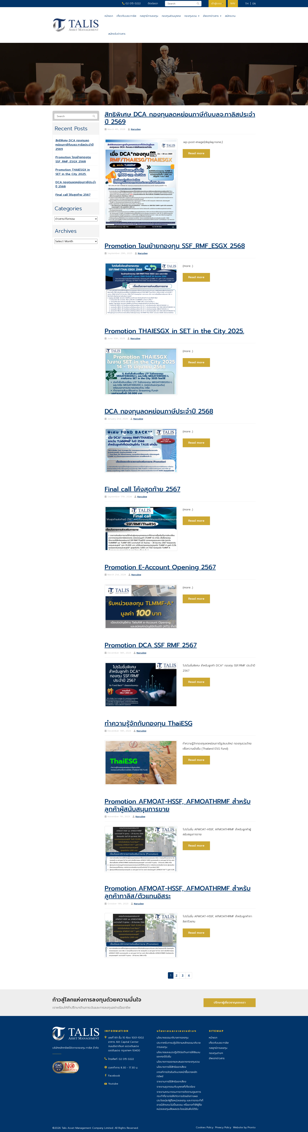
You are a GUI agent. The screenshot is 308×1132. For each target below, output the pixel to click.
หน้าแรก (109, 16)
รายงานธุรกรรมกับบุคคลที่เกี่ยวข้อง (176, 1087)
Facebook (114, 1076)
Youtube (113, 1084)
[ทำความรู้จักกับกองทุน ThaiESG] (141, 762)
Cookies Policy (204, 1127)
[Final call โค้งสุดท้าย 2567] (141, 528)
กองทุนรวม (191, 16)
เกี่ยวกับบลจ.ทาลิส (126, 16)
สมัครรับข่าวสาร (116, 34)
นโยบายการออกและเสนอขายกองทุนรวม (178, 1062)
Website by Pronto (244, 1127)
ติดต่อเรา (153, 3)
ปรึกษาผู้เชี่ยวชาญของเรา (230, 1002)
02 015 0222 (133, 3)
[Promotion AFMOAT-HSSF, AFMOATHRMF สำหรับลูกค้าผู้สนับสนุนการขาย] (141, 849)
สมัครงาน (230, 16)
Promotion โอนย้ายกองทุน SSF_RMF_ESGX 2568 (73, 159)
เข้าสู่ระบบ (216, 3)
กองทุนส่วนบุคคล (171, 16)
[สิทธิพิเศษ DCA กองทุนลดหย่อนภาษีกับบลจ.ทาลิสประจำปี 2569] (141, 184)
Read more (196, 153)
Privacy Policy (223, 1127)
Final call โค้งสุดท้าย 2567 (73, 195)
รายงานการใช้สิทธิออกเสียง (171, 1081)
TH (246, 4)
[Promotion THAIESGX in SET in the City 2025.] (141, 371)
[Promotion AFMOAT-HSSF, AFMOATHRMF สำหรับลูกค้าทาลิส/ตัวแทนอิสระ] (141, 935)
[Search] (94, 116)
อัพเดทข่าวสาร (211, 16)
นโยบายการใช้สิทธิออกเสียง (171, 1067)
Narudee (136, 129)
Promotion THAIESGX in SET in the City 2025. (72, 172)
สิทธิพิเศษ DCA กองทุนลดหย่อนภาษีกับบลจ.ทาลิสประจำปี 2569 (74, 144)
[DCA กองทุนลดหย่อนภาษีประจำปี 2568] (141, 450)
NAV (232, 3)
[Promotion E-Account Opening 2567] (141, 606)
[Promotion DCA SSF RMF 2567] (141, 684)
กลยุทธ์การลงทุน (149, 16)
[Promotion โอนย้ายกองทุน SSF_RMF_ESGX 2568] (141, 288)
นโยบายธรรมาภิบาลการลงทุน (172, 1038)
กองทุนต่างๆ (216, 1053)
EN (254, 4)
